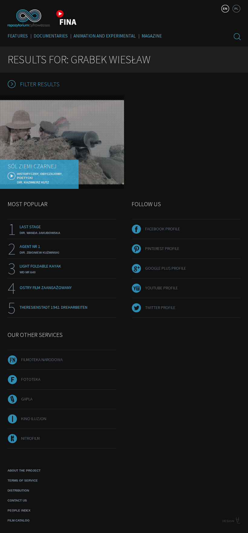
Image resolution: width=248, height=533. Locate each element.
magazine (152, 36)
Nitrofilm (30, 438)
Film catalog (19, 520)
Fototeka (30, 379)
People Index (19, 510)
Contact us (17, 500)
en (225, 8)
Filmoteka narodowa (42, 359)
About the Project (24, 470)
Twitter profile (160, 307)
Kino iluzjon (33, 418)
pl (236, 8)
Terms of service (23, 480)
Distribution (18, 490)
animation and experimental (104, 36)
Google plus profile (165, 268)
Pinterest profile (162, 248)
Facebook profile (162, 229)
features (18, 36)
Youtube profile (161, 288)
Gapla (26, 399)
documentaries (51, 36)
